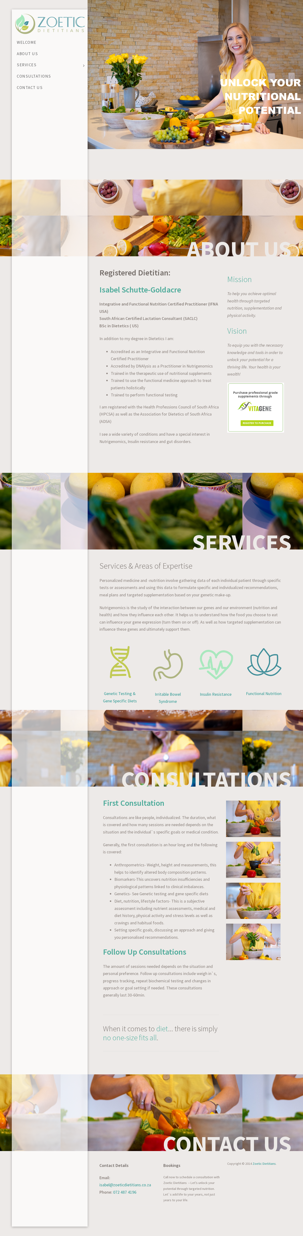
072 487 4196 (124, 1192)
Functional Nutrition (263, 693)
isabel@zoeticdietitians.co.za (125, 1184)
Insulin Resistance (216, 694)
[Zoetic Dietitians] (50, 23)
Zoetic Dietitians (264, 1163)
